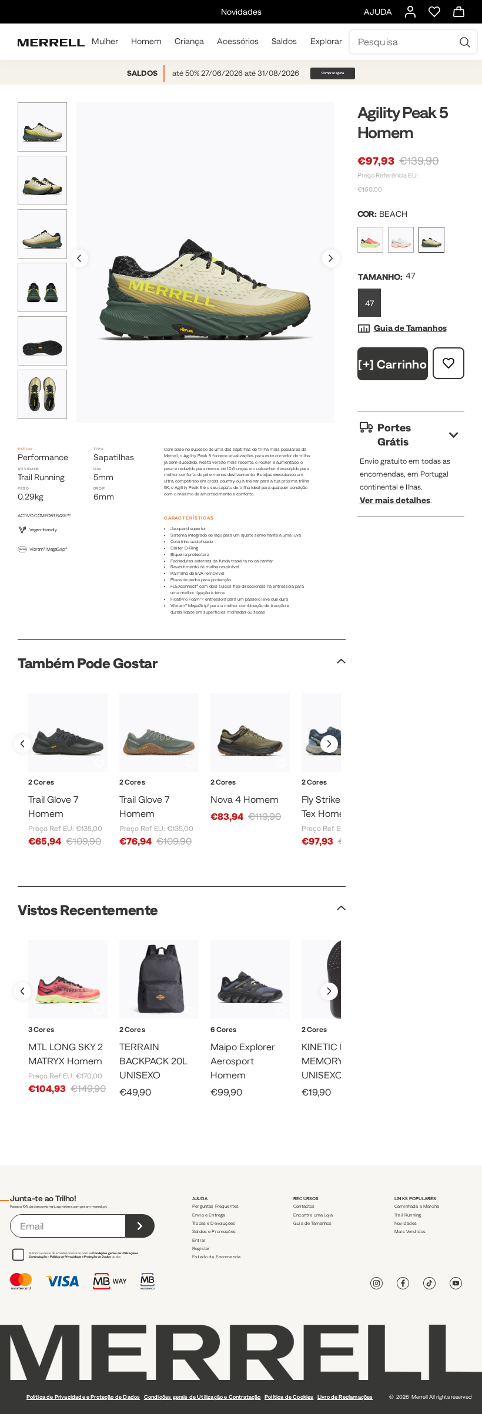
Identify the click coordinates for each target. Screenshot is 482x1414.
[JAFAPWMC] (333, 1043)
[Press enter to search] (465, 41)
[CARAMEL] (266, 1043)
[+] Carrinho (392, 364)
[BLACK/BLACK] (61, 795)
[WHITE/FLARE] (401, 240)
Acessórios (238, 41)
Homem (146, 41)
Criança (189, 41)
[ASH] (244, 1043)
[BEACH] (431, 240)
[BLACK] (233, 1043)
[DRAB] (243, 795)
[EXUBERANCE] (166, 1043)
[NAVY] (333, 795)
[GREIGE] (255, 1043)
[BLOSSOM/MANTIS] (370, 240)
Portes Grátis (394, 434)
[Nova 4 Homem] (250, 732)
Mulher (105, 41)
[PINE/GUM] (75, 795)
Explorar (326, 41)
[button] (331, 258)
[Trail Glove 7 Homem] (68, 732)
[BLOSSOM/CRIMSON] (55, 1043)
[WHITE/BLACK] (257, 795)
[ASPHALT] (152, 1043)
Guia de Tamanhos (410, 328)
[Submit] (140, 1226)
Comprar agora (333, 73)
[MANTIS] (68, 1043)
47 (369, 303)
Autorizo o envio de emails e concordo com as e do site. (83, 1254)
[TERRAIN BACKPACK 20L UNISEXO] (159, 979)
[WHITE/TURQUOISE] (80, 1043)
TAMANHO (379, 277)
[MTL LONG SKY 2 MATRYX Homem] (68, 979)
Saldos (284, 41)
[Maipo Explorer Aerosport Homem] (250, 979)
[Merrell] (51, 41)
